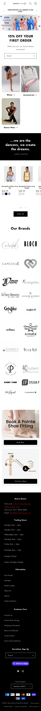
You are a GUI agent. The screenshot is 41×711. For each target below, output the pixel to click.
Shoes (9, 95)
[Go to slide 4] (23, 28)
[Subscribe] (34, 56)
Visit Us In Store (20, 481)
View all (20, 214)
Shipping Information (12, 625)
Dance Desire (12, 703)
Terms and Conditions (12, 641)
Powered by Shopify (22, 703)
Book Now (20, 442)
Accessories (28, 95)
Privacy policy (35, 703)
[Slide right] (25, 207)
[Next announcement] (36, 10)
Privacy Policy (9, 636)
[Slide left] (15, 207)
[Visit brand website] (10, 244)
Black (6, 193)
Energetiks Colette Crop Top (10, 187)
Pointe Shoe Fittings (11, 620)
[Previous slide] (2, 22)
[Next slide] (38, 22)
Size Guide (8, 575)
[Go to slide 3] (20, 28)
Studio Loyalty (9, 585)
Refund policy (8, 706)
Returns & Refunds (11, 630)
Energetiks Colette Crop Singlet (27, 187)
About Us (7, 591)
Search (7, 596)
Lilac (3, 193)
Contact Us (8, 615)
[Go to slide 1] (18, 28)
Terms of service (34, 706)
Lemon (20, 193)
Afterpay (7, 580)
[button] (4, 3)
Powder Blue (9, 193)
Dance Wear (9, 127)
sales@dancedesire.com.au (20, 513)
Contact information (21, 706)
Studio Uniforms (10, 601)
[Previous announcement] (4, 10)
